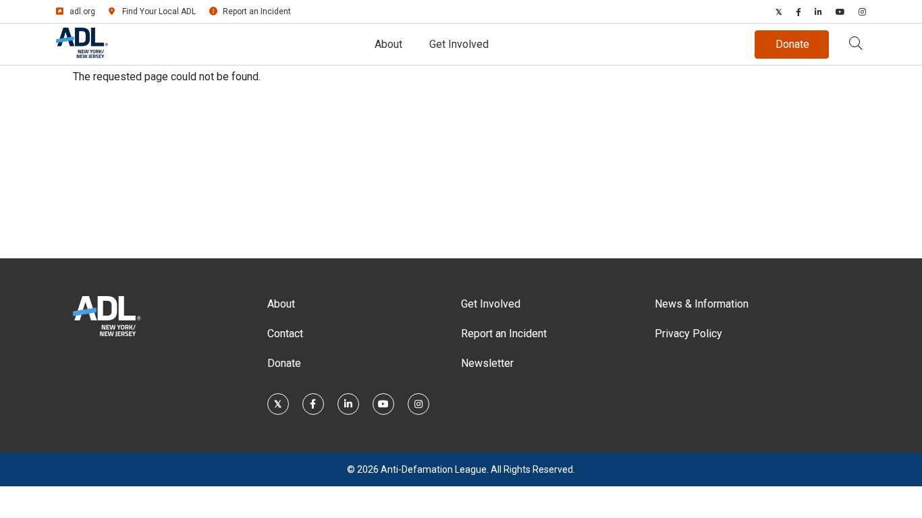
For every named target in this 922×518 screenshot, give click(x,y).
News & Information (702, 303)
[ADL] (82, 54)
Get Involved (459, 44)
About (388, 44)
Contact (285, 333)
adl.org (82, 11)
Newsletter (487, 363)
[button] (856, 44)
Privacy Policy (688, 333)
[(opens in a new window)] (779, 11)
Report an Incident (257, 11)
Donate (284, 363)
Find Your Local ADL (159, 11)
